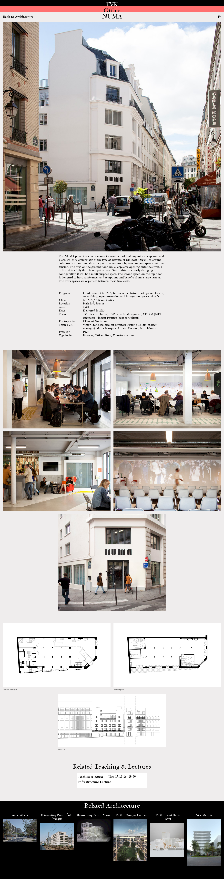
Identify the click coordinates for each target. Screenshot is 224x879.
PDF (86, 331)
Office (112, 10)
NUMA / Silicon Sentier (98, 300)
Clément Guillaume (95, 321)
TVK (112, 4)
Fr (219, 17)
